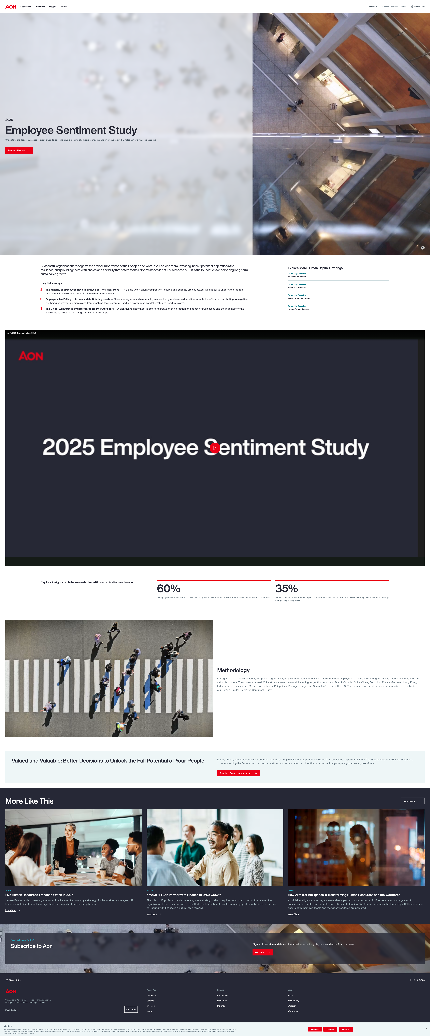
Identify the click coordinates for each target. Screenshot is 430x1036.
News (403, 6)
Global (419, 6)
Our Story (151, 995)
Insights (52, 6)
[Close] (426, 1028)
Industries (40, 6)
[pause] (423, 248)
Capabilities (25, 6)
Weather (292, 1005)
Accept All (345, 1029)
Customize (315, 1029)
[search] (72, 7)
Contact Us (372, 6)
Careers (386, 6)
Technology (293, 1000)
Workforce (293, 1010)
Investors (394, 6)
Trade (290, 995)
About (64, 6)
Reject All (330, 1029)
